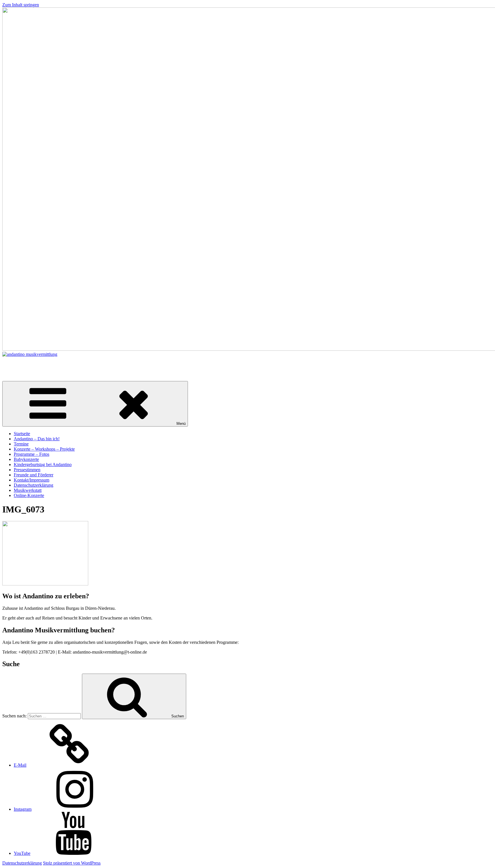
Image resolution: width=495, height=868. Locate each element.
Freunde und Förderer (33, 474)
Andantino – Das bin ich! (37, 438)
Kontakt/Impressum (31, 480)
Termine (21, 443)
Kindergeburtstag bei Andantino (43, 464)
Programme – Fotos (31, 454)
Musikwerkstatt (28, 490)
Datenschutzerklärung (33, 485)
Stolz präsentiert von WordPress (72, 863)
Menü (181, 423)
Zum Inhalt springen (20, 4)
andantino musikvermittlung (27, 364)
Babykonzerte (26, 459)
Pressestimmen (27, 469)
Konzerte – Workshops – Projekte (44, 449)
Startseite (22, 433)
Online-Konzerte (29, 495)
